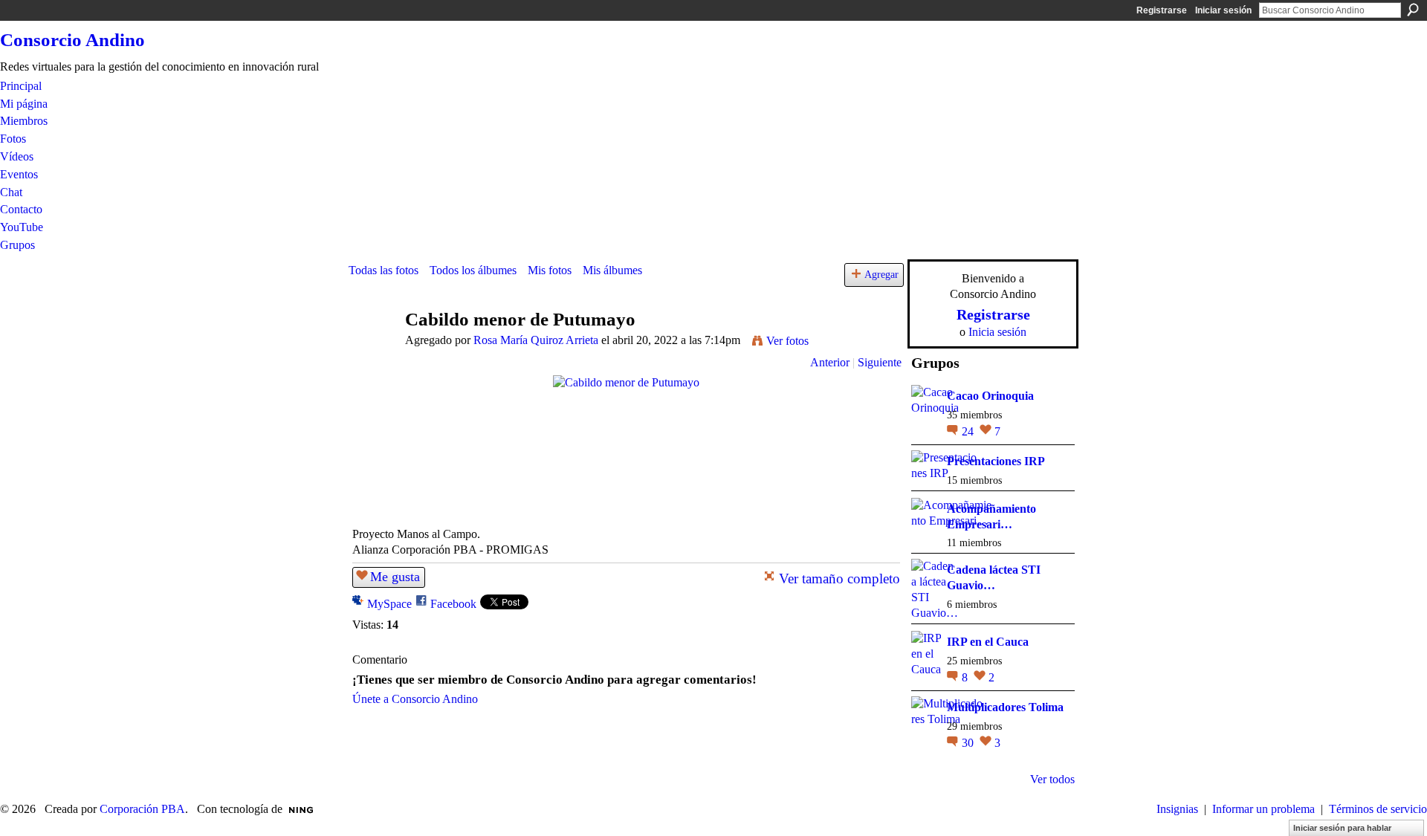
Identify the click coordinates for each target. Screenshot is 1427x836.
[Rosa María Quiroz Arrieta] (372, 348)
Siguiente (880, 362)
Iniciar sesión (1223, 10)
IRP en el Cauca (988, 641)
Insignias (1177, 809)
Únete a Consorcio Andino (415, 699)
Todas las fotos (383, 270)
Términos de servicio (1378, 809)
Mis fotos (550, 270)
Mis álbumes (612, 270)
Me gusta (395, 576)
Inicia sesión (997, 331)
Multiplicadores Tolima (1005, 707)
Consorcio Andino (72, 40)
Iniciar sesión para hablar (1342, 827)
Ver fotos (787, 340)
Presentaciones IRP (996, 461)
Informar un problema (1263, 809)
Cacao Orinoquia (990, 395)
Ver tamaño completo (839, 578)
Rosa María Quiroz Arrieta (535, 340)
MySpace (389, 603)
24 (969, 431)
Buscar (1413, 9)
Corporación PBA (142, 809)
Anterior (830, 362)
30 (969, 742)
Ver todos (1052, 779)
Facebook (453, 603)
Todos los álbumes (473, 270)
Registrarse (1161, 10)
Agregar (881, 274)
